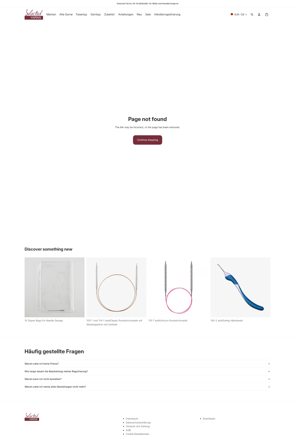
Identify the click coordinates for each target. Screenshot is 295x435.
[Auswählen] (141, 312)
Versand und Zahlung (138, 426)
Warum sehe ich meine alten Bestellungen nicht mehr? (55, 386)
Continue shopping (147, 139)
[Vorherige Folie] (92, 287)
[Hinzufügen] (79, 312)
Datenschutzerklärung (138, 422)
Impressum (132, 418)
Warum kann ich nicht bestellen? (43, 379)
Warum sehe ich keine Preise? (42, 363)
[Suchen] (252, 14)
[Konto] (259, 14)
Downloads (209, 418)
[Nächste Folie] (141, 287)
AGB (128, 430)
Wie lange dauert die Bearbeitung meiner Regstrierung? (56, 371)
